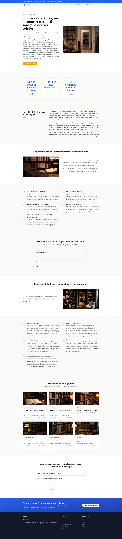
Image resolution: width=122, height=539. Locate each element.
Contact (83, 526)
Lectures (70, 4)
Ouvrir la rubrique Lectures (90, 505)
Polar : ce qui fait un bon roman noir (33, 440)
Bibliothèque (89, 4)
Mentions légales (85, 519)
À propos (97, 4)
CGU (83, 524)
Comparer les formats (30, 63)
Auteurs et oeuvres (79, 4)
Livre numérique (62, 4)
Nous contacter (26, 526)
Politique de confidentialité (88, 522)
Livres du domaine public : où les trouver (87, 410)
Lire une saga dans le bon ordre (58, 440)
